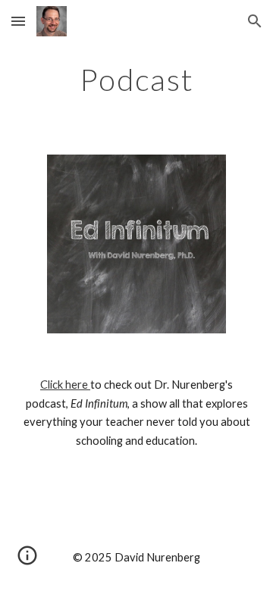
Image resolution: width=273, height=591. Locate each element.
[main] (136, 79)
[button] (18, 21)
